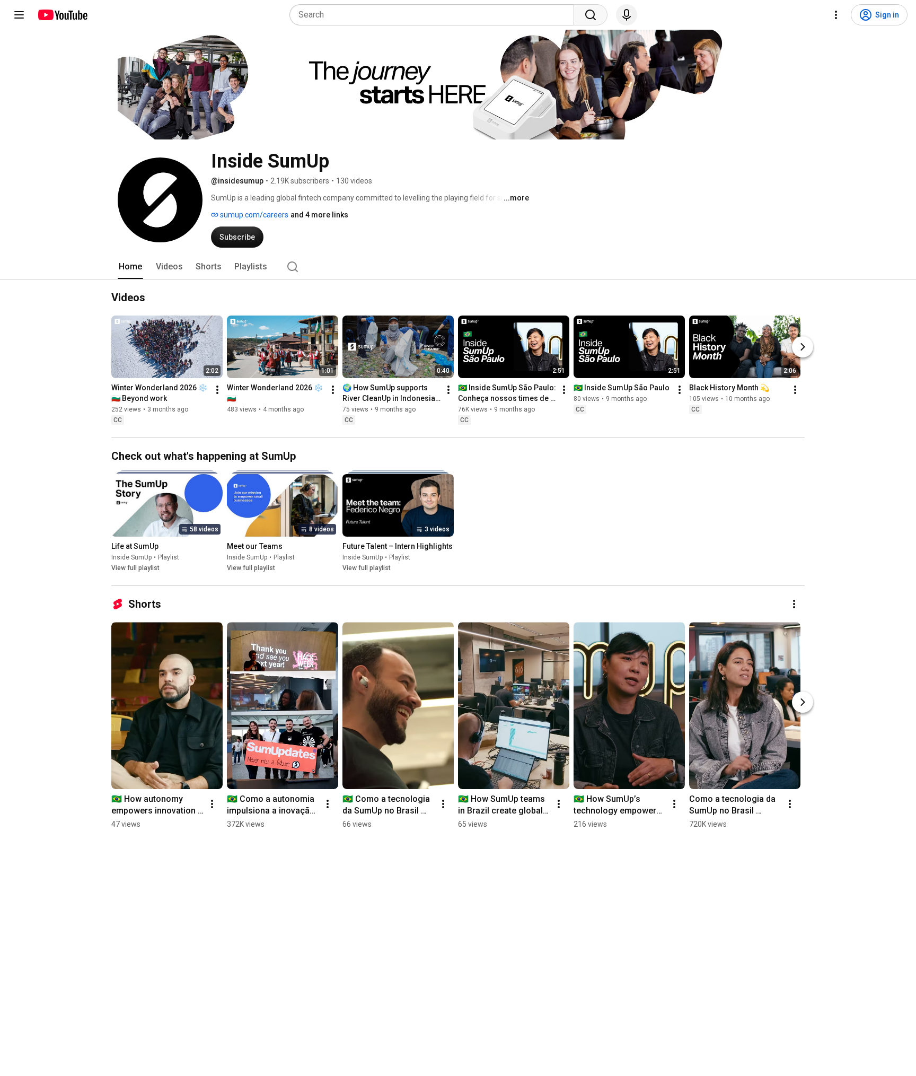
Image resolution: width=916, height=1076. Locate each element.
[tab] (130, 266)
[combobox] (434, 14)
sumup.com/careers (253, 215)
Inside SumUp (131, 557)
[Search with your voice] (626, 14)
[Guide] (19, 14)
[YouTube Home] (62, 15)
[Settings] (836, 14)
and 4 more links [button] (319, 215)
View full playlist (135, 568)
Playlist (168, 557)
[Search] (590, 14)
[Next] (802, 346)
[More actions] (217, 389)
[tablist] (458, 266)
